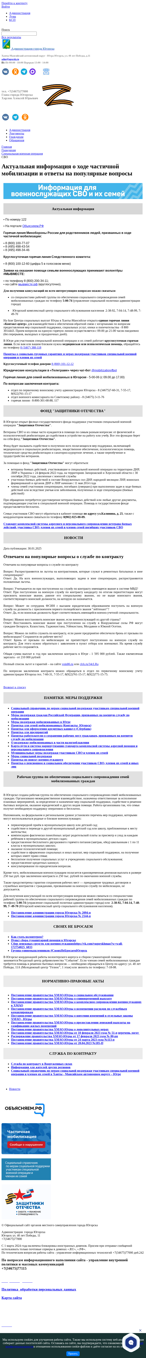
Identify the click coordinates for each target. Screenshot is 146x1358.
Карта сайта (12, 1298)
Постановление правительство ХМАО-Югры (42, 1002)
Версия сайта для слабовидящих (22, 26)
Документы (16, 133)
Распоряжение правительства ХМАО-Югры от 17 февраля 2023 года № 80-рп (64, 1036)
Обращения (16, 140)
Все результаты (11, 37)
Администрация (19, 13)
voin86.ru (67, 664)
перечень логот (128, 1032)
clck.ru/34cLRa (89, 664)
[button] (131, 1342)
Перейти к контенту (15, 3)
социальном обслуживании (94, 995)
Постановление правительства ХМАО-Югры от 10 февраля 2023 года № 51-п (64, 1032)
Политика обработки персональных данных (39, 1289)
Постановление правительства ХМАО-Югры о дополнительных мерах (60, 1029)
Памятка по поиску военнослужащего (37, 759)
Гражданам (16, 136)
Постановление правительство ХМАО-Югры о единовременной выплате (61, 998)
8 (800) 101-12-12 (63, 363)
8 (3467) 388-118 (30, 347)
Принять (73, 1353)
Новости (14, 1089)
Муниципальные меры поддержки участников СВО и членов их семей (59, 752)
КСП (12, 20)
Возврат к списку (14, 687)
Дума (12, 16)
